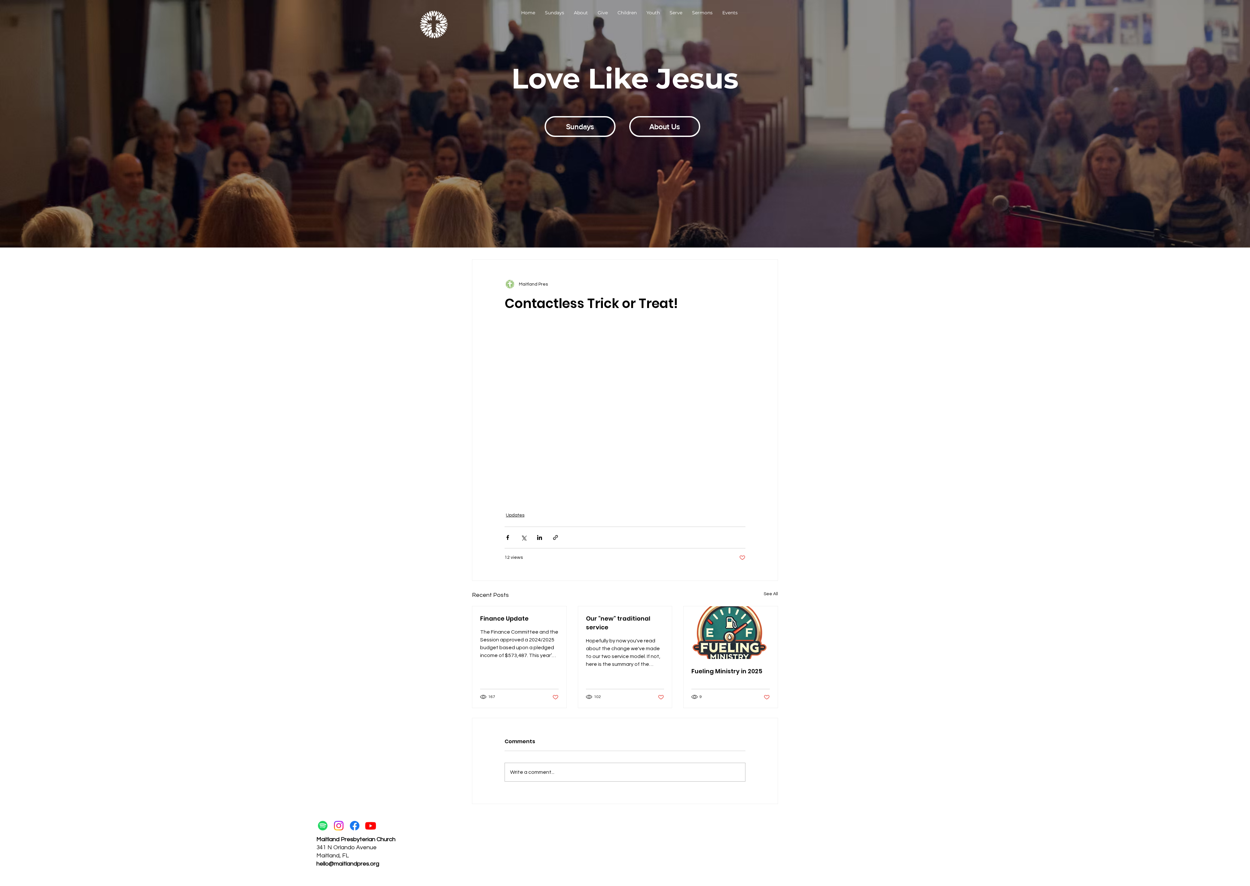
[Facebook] (354, 825)
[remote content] (625, 402)
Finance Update (504, 618)
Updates (515, 515)
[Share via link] (555, 537)
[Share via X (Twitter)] (524, 537)
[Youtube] (370, 825)
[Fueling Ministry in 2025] (731, 632)
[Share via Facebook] (508, 537)
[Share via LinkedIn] (539, 537)
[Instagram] (338, 825)
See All (771, 594)
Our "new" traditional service (618, 622)
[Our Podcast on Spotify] (322, 825)
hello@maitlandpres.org (347, 864)
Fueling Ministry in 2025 (726, 671)
